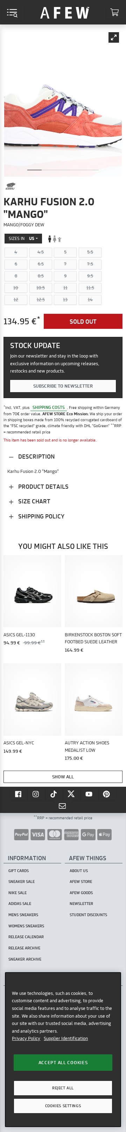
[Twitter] (72, 794)
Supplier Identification (66, 1038)
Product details (43, 486)
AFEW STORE (64, 12)
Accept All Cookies (63, 1062)
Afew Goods (81, 892)
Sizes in (21, 238)
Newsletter (81, 903)
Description (36, 456)
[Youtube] (89, 794)
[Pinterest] (107, 794)
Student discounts (88, 914)
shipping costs (49, 407)
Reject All (63, 1087)
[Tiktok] (54, 794)
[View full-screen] (113, 37)
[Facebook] (18, 794)
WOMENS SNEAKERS (26, 926)
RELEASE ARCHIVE (24, 948)
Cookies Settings (63, 1105)
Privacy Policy (26, 1038)
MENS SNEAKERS (23, 914)
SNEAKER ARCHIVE (24, 959)
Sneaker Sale (21, 881)
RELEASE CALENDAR (26, 936)
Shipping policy (40, 516)
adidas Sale (19, 903)
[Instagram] (36, 794)
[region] (63, 1049)
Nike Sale (17, 892)
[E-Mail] (63, 806)
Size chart (33, 501)
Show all (63, 776)
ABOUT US (79, 870)
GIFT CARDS (18, 870)
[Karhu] (11, 186)
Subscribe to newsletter (63, 386)
